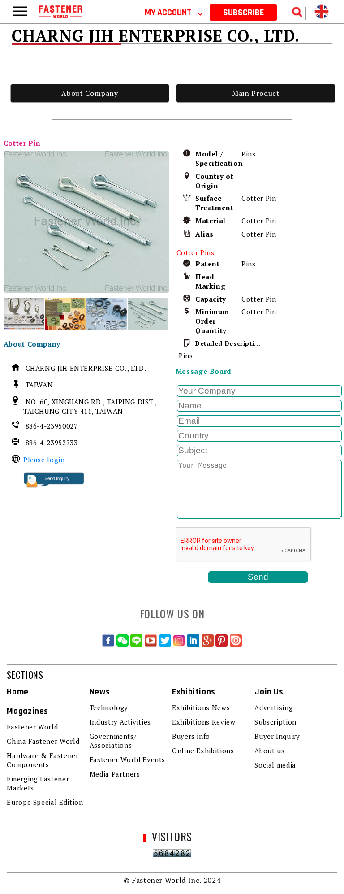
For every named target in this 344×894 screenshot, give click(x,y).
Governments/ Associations (113, 741)
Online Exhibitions (203, 750)
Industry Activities (120, 721)
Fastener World (32, 726)
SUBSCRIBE (243, 12)
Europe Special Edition (45, 802)
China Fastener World (43, 741)
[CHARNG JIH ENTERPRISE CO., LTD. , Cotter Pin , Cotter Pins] (87, 222)
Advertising (273, 707)
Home (18, 692)
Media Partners (115, 773)
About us (269, 750)
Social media (275, 764)
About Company (89, 93)
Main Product (256, 93)
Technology (109, 707)
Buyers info (191, 736)
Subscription (275, 721)
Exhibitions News (201, 707)
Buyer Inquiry (277, 736)
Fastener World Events (127, 759)
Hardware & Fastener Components (42, 760)
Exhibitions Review (204, 721)
